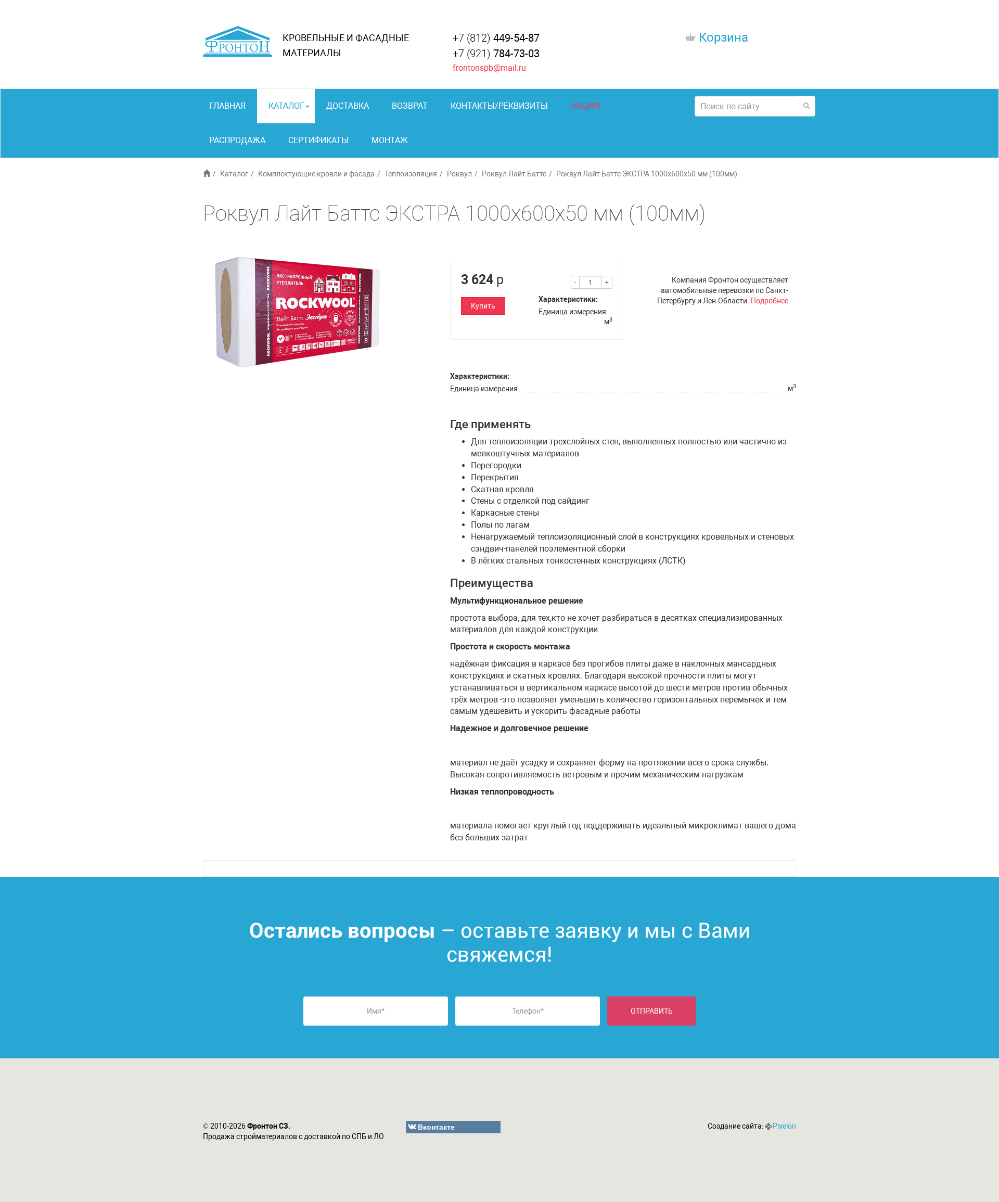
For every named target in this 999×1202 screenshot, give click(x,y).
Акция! (585, 106)
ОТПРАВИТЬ (652, 1011)
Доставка (347, 106)
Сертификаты (318, 140)
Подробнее (769, 301)
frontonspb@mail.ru (489, 68)
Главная (227, 106)
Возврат (410, 106)
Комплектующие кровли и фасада (316, 174)
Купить (483, 306)
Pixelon (784, 1126)
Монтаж (390, 140)
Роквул (459, 174)
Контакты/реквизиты (499, 106)
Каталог (286, 106)
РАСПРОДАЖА (237, 140)
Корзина (723, 37)
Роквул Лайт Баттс (514, 174)
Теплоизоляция (411, 174)
